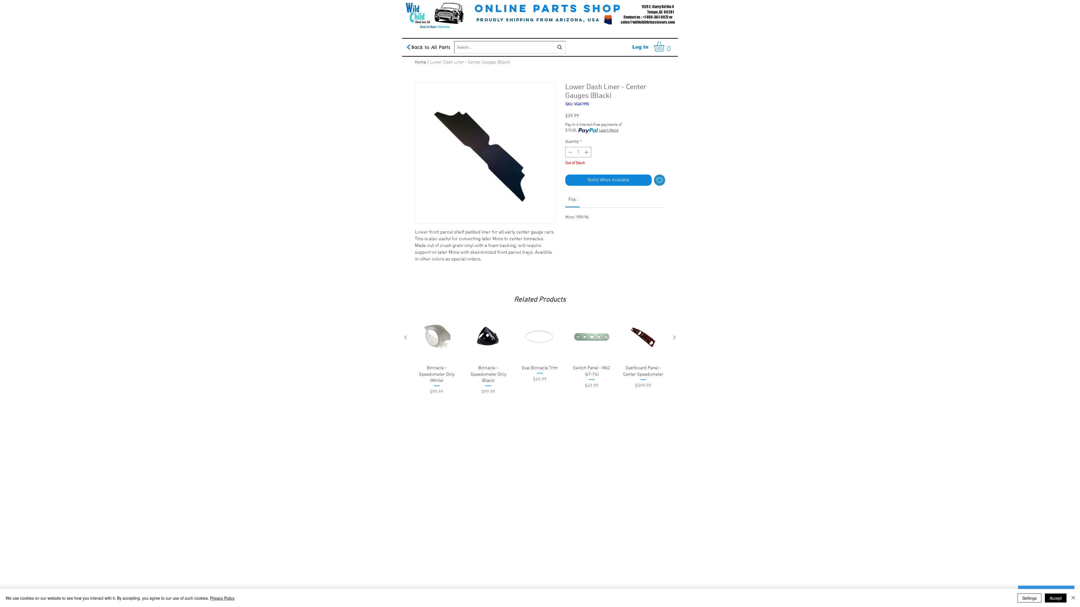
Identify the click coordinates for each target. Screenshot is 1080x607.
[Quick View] (437, 338)
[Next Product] (674, 337)
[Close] (1073, 598)
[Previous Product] (405, 337)
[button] (665, 46)
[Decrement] (569, 152)
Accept (1056, 598)
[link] (572, 200)
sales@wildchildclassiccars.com (648, 22)
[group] (540, 369)
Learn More (608, 130)
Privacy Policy (222, 598)
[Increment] (586, 152)
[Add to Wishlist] (659, 180)
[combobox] (510, 47)
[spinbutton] (578, 152)
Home (420, 62)
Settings (1029, 598)
